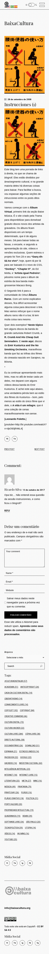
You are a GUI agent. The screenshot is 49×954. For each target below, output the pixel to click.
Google (25, 757)
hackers (10, 763)
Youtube (10, 839)
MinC (37, 781)
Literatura (12, 781)
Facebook (11, 757)
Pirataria (24, 787)
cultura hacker (14, 728)
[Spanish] (16, 6)
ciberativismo (13, 699)
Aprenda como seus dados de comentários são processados (23, 630)
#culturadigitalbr (15, 681)
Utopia (30, 828)
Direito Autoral (14, 740)
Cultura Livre (13, 734)
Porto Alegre (13, 804)
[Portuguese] (12, 6)
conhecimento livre (16, 704)
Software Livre (14, 822)
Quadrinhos (12, 816)
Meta (26, 781)
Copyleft (11, 710)
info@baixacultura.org (17, 908)
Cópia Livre (32, 734)
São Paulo (33, 822)
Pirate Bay (11, 792)
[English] (9, 6)
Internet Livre (28, 775)
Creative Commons (15, 716)
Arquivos (8, 652)
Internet (10, 775)
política (32, 798)
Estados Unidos (29, 751)
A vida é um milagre (23, 405)
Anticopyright (29, 687)
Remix (27, 816)
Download (32, 745)
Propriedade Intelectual (18, 810)
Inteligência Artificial (17, 769)
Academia (11, 687)
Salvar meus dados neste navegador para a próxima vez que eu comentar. (23, 602)
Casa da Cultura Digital (18, 693)
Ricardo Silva (13, 489)
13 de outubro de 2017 (34, 490)
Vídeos (9, 833)
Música (10, 787)
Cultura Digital (14, 722)
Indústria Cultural (30, 763)
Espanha (10, 751)
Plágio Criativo (14, 798)
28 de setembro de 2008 (19, 99)
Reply (7, 511)
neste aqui (27, 341)
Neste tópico (35, 325)
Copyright (27, 710)
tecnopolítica (13, 828)
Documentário (13, 745)
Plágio (26, 792)
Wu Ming (23, 833)
